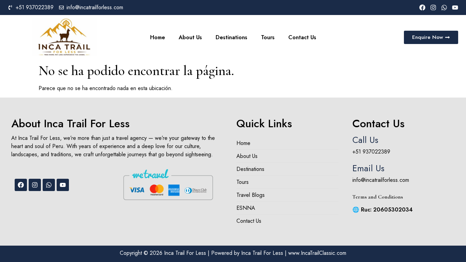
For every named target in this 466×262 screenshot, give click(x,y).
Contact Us (302, 37)
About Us (190, 37)
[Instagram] (433, 7)
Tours (268, 37)
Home (157, 37)
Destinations (231, 37)
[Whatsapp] (444, 7)
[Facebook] (422, 7)
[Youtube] (455, 7)
